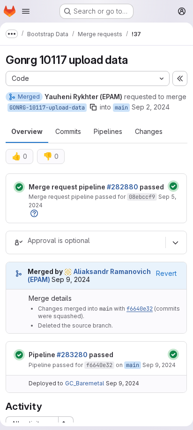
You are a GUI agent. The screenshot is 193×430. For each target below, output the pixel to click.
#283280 (72, 355)
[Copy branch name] (93, 107)
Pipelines (108, 131)
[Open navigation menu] (25, 11)
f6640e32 (139, 309)
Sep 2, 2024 (151, 107)
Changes (149, 131)
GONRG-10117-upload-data (47, 107)
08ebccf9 (142, 197)
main (121, 107)
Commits (68, 131)
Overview (27, 131)
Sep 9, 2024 (159, 364)
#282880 (122, 187)
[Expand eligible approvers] (175, 242)
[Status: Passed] (19, 187)
